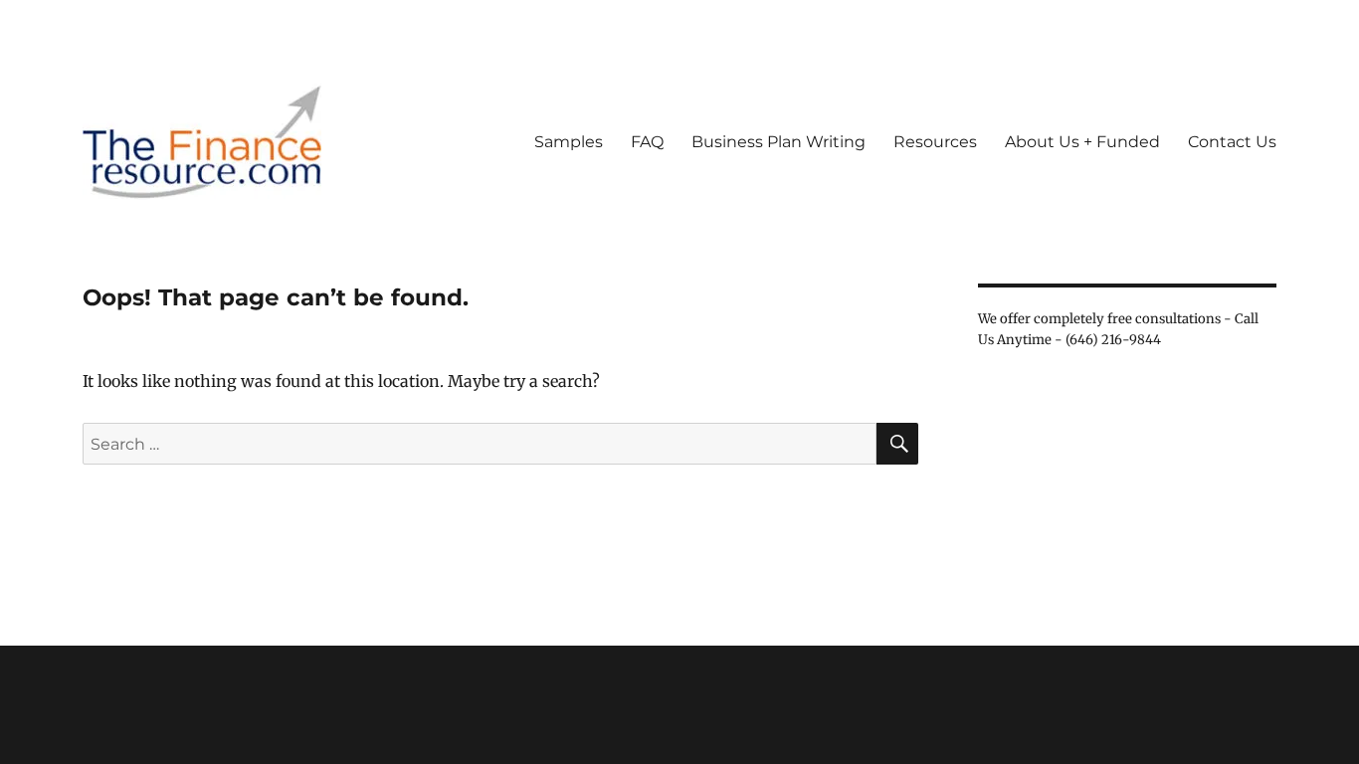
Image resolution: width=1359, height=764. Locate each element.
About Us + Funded (1082, 141)
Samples (568, 141)
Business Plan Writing (778, 141)
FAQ (647, 141)
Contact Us (1232, 141)
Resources (935, 141)
